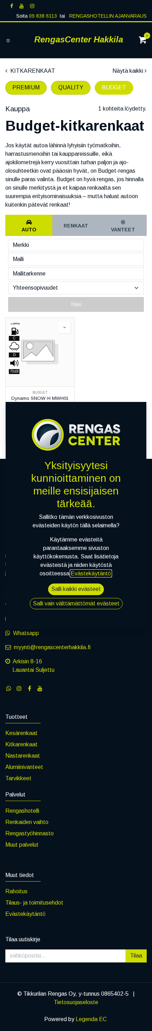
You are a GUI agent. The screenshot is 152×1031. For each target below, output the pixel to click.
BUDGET (114, 87)
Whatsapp (26, 633)
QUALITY (70, 87)
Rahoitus (16, 891)
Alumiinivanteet (24, 767)
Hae (76, 304)
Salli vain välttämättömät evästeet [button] (76, 603)
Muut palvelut (22, 845)
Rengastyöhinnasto (29, 833)
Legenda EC (91, 1019)
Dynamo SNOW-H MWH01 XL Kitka (40, 401)
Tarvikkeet (18, 778)
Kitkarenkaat (21, 744)
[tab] (28, 225)
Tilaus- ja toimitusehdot (34, 903)
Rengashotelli (22, 811)
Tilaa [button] (136, 956)
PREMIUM (26, 87)
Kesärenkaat (21, 733)
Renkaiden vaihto (26, 822)
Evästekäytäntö (25, 914)
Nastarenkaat (22, 756)
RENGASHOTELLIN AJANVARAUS (107, 16)
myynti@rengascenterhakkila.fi (52, 647)
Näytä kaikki (127, 71)
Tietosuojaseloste (76, 1002)
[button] (65, 327)
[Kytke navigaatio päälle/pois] (8, 41)
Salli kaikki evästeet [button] (76, 589)
